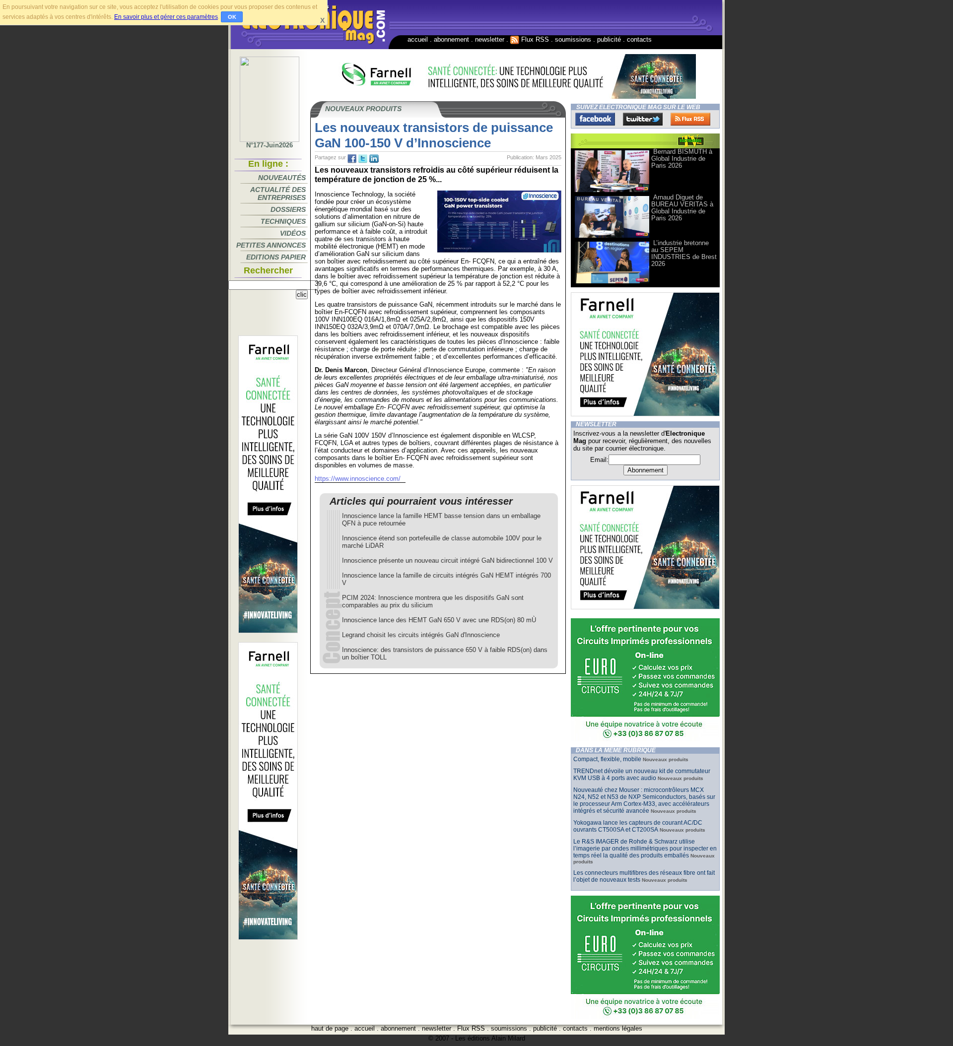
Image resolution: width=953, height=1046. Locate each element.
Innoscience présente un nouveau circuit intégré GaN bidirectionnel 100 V (447, 560)
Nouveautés (282, 178)
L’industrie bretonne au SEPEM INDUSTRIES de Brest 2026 (684, 253)
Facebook (595, 119)
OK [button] (232, 17)
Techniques (283, 221)
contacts (639, 39)
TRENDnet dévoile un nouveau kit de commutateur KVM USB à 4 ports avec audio (641, 775)
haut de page (329, 1028)
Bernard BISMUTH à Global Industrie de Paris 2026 (681, 158)
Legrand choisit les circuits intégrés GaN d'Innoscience (421, 635)
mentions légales (618, 1028)
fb (352, 159)
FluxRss (690, 119)
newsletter (489, 39)
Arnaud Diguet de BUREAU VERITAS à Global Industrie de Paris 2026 (682, 208)
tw (363, 159)
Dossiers (288, 209)
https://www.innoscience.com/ (358, 478)
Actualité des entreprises (278, 193)
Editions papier (276, 257)
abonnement (451, 39)
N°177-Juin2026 (269, 145)
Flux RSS (534, 39)
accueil (418, 39)
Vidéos (293, 233)
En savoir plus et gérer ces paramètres (166, 16)
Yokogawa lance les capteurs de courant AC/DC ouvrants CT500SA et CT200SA (637, 826)
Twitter (643, 119)
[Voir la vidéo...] (612, 191)
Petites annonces (271, 245)
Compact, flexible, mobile (607, 759)
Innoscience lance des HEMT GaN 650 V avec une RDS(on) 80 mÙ (439, 620)
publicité (609, 39)
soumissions (573, 39)
